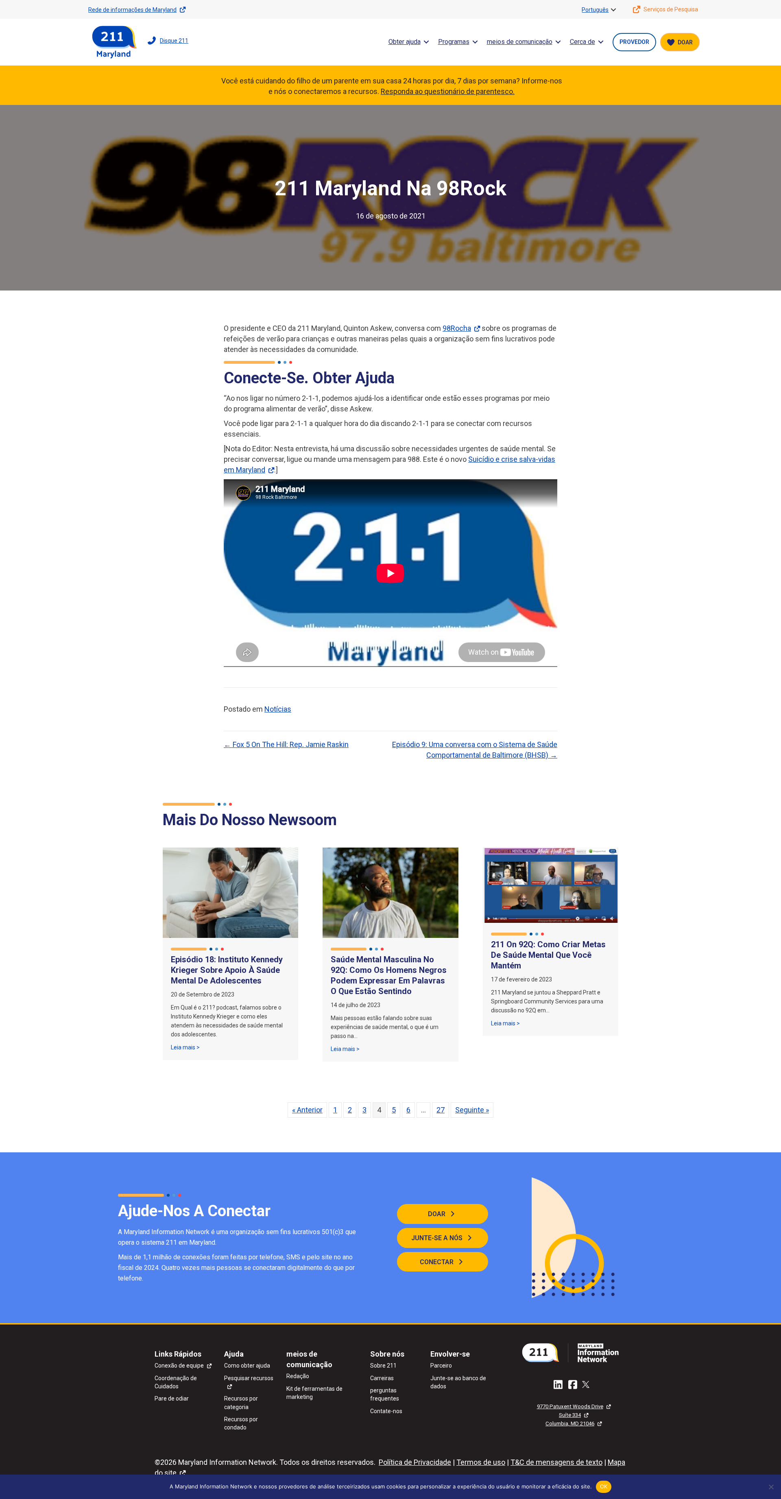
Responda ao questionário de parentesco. (448, 91)
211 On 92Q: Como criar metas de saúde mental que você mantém (548, 955)
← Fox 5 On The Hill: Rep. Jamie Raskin (286, 744)
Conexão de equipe (179, 1365)
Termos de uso (480, 1462)
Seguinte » (472, 1110)
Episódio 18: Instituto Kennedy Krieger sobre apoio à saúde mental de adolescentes (227, 970)
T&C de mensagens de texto (556, 1462)
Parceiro (441, 1365)
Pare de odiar (172, 1398)
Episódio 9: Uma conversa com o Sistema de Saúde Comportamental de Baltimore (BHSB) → (474, 749)
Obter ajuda (404, 42)
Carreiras (382, 1378)
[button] (613, 10)
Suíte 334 (570, 1415)
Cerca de (582, 42)
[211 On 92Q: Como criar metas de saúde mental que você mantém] (550, 884)
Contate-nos (386, 1411)
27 (440, 1110)
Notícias (277, 709)
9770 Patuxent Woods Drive (570, 1406)
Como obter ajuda (247, 1365)
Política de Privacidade (415, 1462)
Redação (297, 1376)
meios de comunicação (519, 42)
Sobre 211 (383, 1365)
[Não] (771, 1487)
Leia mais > (185, 1047)
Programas (453, 42)
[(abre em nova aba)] (573, 1352)
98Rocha (457, 328)
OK (604, 1486)
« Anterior (307, 1110)
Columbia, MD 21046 (569, 1423)
